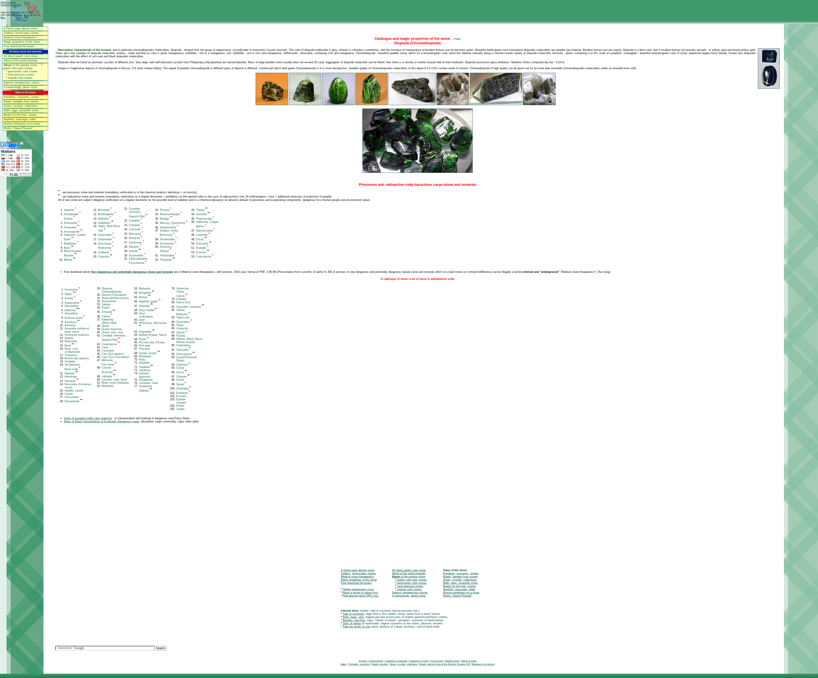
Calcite (107, 316)
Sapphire (146, 367)
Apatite (69, 338)
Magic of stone (469, 661)
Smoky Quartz (149, 353)
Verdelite (70, 361)
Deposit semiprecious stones (22, 82)
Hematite (72, 381)
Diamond (72, 310)
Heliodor (71, 373)
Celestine (203, 234)
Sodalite (181, 299)
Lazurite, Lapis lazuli (114, 379)
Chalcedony (183, 345)
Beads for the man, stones (20, 114)
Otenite (135, 251)
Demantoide (73, 401)
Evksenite (203, 243)
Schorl (180, 379)
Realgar (166, 218)
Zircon (201, 239)
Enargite (202, 247)
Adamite (70, 210)
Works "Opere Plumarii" (18, 128)
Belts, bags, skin (353, 617)
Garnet (69, 393)
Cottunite (135, 225)
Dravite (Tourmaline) (114, 294)
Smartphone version (11, 5)
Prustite (165, 210)
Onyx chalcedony (146, 315)
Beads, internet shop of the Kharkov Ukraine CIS (444, 664)
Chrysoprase (185, 354)
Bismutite (105, 210)
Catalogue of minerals (396, 661)
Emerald (108, 311)
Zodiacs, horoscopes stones (21, 32)
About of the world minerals (20, 60)
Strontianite (168, 243)
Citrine (180, 367)
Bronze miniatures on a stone (22, 123)
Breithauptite (106, 214)
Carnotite (105, 256)
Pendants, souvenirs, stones (21, 97)
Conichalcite (204, 256)
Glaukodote (106, 239)
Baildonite (71, 243)
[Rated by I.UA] (29, 147)
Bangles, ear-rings (354, 620)
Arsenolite (71, 227)
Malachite (108, 386)
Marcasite (136, 233)
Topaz (180, 325)
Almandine (71, 313)
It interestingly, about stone (20, 87)
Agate (70, 294)
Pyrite (144, 339)
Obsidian (146, 306)
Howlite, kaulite (74, 390)
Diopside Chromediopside (111, 290)
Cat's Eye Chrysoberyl (115, 357)
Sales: (343, 664)
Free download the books (19, 46)
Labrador (108, 376)
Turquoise (71, 355)
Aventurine (72, 289)
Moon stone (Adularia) (115, 382)
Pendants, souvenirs (359, 664)
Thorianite (167, 259)
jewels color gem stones (22, 66)
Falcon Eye (183, 302)
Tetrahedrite (168, 255)
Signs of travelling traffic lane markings (88, 418)
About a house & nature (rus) (360, 592)
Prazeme (144, 348)
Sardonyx (145, 370)
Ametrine (70, 325)
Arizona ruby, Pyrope (152, 342)
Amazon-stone (74, 317)
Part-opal (144, 345)
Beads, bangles (380, 664)
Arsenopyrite (73, 231)
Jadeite (106, 304)
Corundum (108, 350)
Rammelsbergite (171, 214)
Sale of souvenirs (353, 613)
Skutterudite (168, 239)
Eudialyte (183, 393)
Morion (144, 297)
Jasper (180, 409)
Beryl (68, 247)
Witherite (104, 218)
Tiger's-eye (183, 317)
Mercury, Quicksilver (173, 223)
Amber (180, 405)
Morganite (146, 292)
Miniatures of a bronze (483, 664)
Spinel (181, 384)
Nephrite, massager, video (20, 119)
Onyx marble (148, 310)
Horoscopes (437, 661)
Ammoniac (136, 242)
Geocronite (105, 234)
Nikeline (135, 246)
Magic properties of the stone (22, 41)
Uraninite (203, 214)
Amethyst (72, 322)
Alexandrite (71, 306)
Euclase (181, 396)
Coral (105, 347)
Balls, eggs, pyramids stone (21, 110)
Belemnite (71, 341)
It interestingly (376, 661)
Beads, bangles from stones (21, 101)
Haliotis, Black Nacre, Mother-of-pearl (189, 340)
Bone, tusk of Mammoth (72, 350)
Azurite (70, 298)
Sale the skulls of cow (356, 626)
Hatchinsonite (205, 230)
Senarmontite (169, 227)
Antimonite (71, 223)
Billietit (69, 259)
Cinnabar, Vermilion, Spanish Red (138, 212)
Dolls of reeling (352, 623)
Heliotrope (71, 376)
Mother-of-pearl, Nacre (152, 334)
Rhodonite (145, 356)
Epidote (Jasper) (181, 401)
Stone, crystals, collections (20, 105)
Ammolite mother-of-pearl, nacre (77, 330)
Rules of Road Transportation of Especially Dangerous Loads (101, 421)
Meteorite (144, 288)
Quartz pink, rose (112, 332)
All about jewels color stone (21, 56)
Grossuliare (72, 397)
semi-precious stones (20, 74)
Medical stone (452, 661)
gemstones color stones (21, 71)
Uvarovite (182, 328)
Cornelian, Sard (148, 383)
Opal (142, 319)
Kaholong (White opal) (109, 321)
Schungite (183, 388)
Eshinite (202, 252)
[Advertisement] (183, 496)
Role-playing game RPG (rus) (361, 595)
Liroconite (136, 229)
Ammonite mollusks (77, 334)
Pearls (105, 307)
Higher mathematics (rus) (358, 589)
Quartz (106, 326)
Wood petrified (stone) (115, 298)
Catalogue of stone (419, 661)
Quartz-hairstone (112, 329)
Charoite (182, 376)
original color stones (19, 77)
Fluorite (180, 335)
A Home (363, 661)
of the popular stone (20, 65)
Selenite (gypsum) (144, 375)
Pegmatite (146, 331)
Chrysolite (183, 349)
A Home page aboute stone (20, 28)
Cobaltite (135, 220)
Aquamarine (73, 302)
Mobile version (8, 2)
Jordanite (104, 252)
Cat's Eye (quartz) (113, 353)
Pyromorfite (137, 255)
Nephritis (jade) (149, 301)
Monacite (135, 238)
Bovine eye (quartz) (77, 358)
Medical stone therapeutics (20, 37)
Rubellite (144, 362)
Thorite (201, 210)
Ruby (142, 359)
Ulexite (181, 332)
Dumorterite (109, 301)
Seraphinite (146, 379)
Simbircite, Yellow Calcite (182, 292)
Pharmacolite (205, 218)
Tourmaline (184, 321)
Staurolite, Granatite (190, 306)
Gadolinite (105, 223)
